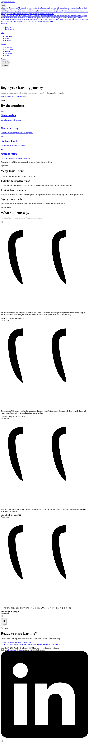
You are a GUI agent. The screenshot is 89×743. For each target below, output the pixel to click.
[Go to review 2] (3, 618)
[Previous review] (2, 222)
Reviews (8, 51)
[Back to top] (2, 741)
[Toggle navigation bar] (3, 5)
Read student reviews (19, 96)
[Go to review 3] (5, 618)
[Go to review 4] (7, 618)
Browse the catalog (7, 642)
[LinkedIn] (44, 737)
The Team (8, 36)
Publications (9, 29)
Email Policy (55, 644)
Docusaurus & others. (15, 650)
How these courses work (22, 642)
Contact (3, 59)
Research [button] (4, 23)
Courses (42, 644)
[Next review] (2, 616)
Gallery (7, 38)
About (7, 55)
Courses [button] (3, 44)
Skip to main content (8, 2)
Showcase (8, 53)
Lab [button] (2, 33)
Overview (8, 48)
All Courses (9, 49)
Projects (8, 27)
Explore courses (6, 96)
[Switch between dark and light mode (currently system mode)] (5, 62)
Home (3, 644)
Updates (8, 40)
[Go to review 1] (2, 618)
